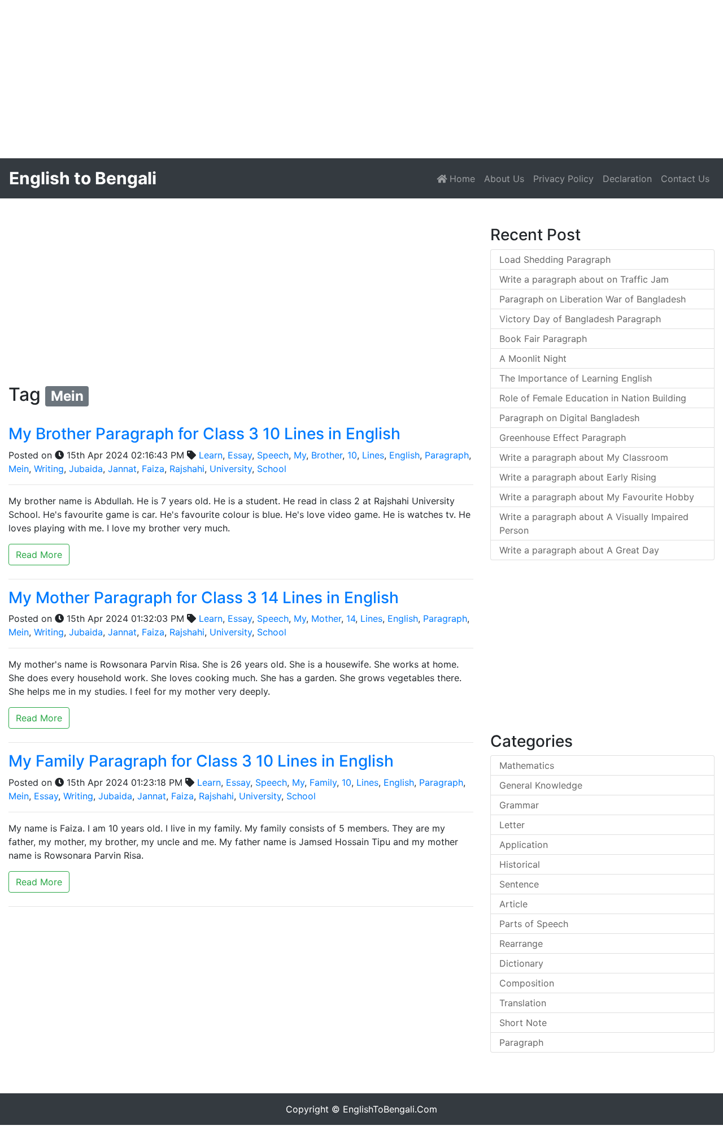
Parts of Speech (533, 923)
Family (323, 782)
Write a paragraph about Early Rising (577, 477)
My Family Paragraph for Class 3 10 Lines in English (201, 761)
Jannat (122, 468)
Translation (522, 1003)
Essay (240, 455)
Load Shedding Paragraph (555, 259)
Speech (273, 455)
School (271, 468)
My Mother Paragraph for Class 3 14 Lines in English (203, 597)
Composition (526, 983)
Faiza (153, 468)
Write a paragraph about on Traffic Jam (584, 279)
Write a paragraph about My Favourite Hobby (596, 497)
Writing (49, 468)
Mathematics (526, 765)
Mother (326, 618)
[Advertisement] (339, 79)
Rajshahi (186, 468)
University (231, 468)
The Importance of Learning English (575, 378)
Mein (18, 468)
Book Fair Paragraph (543, 338)
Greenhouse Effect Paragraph (562, 437)
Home (463, 178)
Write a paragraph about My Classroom (583, 457)
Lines (373, 455)
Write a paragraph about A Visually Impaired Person (594, 523)
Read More (39, 554)
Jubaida (86, 468)
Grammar (519, 805)
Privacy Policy (563, 178)
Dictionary (521, 963)
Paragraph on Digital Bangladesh (569, 417)
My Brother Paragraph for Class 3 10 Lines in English (204, 433)
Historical (519, 864)
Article (513, 904)
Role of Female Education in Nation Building (592, 398)
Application (523, 844)
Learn (211, 455)
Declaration (627, 178)
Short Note (523, 1022)
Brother (326, 455)
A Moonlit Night (533, 358)
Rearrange (521, 943)
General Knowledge (540, 785)
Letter (512, 824)
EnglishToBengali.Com (390, 1109)
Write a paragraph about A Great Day (579, 550)
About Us (504, 178)
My (300, 455)
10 (352, 455)
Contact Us (685, 178)
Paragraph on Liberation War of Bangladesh (592, 299)
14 (350, 618)
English (404, 455)
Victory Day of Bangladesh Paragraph (580, 318)
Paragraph (447, 455)
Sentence (519, 884)
